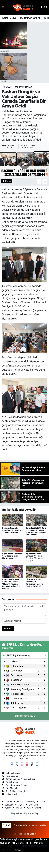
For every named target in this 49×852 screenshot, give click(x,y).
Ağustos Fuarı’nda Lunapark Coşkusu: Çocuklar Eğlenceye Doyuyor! (34, 557)
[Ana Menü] (3, 7)
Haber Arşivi (11, 794)
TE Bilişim (31, 834)
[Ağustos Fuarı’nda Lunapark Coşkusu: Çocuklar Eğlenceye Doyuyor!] (36, 545)
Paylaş (8, 181)
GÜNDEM (8, 805)
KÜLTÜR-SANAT (34, 808)
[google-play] (31, 813)
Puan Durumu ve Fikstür (16, 785)
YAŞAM (20, 805)
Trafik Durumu (12, 782)
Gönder (8, 628)
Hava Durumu (12, 776)
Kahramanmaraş (23, 87)
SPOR (42, 801)
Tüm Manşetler (12, 788)
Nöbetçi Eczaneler (14, 773)
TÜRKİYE (8, 801)
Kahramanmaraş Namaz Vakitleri (21, 779)
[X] (17, 764)
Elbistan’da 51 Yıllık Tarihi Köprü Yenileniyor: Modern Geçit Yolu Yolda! (34, 582)
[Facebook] (12, 764)
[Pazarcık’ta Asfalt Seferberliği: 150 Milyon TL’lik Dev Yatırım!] (12, 519)
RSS (8, 825)
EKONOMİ (33, 805)
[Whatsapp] (37, 764)
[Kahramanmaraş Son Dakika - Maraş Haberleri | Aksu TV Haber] (23, 7)
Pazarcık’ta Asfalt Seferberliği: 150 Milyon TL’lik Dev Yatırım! (12, 530)
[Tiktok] (32, 764)
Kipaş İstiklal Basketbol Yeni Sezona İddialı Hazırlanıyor (12, 556)
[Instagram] (22, 764)
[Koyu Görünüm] (42, 7)
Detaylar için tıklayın (24, 716)
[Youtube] (27, 764)
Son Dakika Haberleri (15, 791)
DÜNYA (7, 808)
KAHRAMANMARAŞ (29, 18)
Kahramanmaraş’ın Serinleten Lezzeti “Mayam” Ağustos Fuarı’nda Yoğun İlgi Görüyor (11, 583)
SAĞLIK (19, 808)
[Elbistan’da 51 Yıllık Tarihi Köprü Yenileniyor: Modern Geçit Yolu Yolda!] (36, 571)
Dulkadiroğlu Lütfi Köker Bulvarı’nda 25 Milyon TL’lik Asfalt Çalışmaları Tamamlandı (36, 531)
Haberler (6, 87)
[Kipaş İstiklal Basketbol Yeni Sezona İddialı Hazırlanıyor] (12, 545)
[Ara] (45, 7)
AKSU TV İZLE (9, 18)
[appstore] (17, 813)
